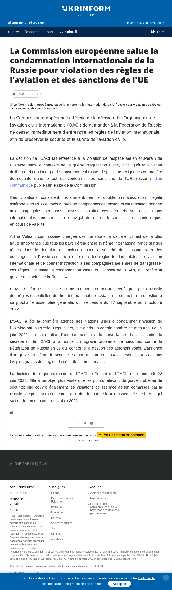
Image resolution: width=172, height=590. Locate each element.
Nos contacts (98, 498)
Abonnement (17, 22)
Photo (14, 504)
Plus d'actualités (86, 440)
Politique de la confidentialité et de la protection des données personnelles (104, 508)
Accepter (119, 584)
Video (14, 509)
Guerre (13, 32)
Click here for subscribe (121, 435)
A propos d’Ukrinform (103, 493)
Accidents (57, 539)
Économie (31, 32)
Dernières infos (22, 487)
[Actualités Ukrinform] (86, 8)
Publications (19, 493)
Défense (56, 517)
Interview (17, 498)
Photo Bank (36, 22)
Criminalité (57, 533)
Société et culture (61, 523)
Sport (49, 32)
